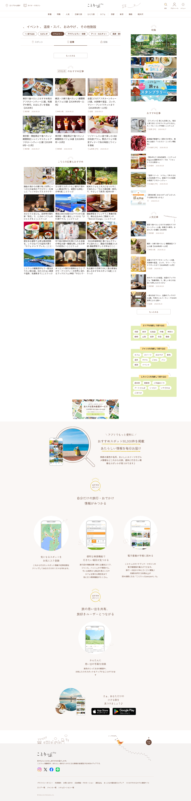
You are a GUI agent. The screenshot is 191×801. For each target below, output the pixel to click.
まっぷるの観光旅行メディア (114, 783)
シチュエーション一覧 (66, 787)
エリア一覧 (41, 787)
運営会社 (99, 783)
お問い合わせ (68, 783)
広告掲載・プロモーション (84, 783)
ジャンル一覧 (51, 787)
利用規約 (58, 783)
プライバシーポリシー (45, 783)
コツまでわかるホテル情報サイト (137, 783)
